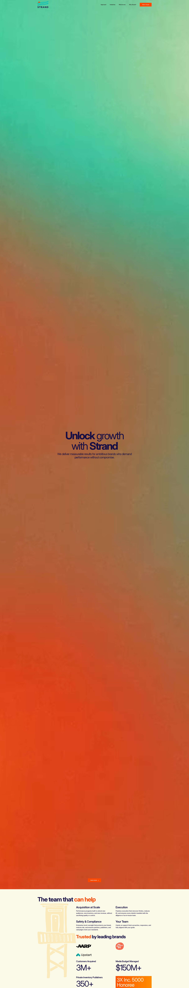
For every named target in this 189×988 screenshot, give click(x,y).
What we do (122, 4)
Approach (103, 4)
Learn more (93, 880)
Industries (112, 4)
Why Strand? (132, 4)
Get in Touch (145, 4)
